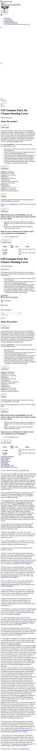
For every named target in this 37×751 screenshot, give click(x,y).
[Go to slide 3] (5, 102)
